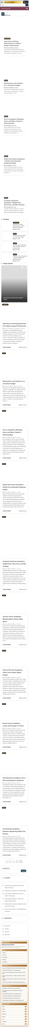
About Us (4, 952)
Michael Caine (8, 47)
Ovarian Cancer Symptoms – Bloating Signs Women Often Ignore (13, 619)
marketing (7, 125)
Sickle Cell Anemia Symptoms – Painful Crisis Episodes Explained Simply (14, 161)
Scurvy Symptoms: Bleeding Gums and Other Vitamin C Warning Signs (14, 121)
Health (6, 116)
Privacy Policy (4, 957)
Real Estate (4, 1014)
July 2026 (7, 928)
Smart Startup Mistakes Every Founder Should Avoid (11, 996)
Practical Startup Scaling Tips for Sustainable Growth (11, 993)
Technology (4, 1021)
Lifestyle (3, 1011)
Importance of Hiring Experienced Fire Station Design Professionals (12, 43)
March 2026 (7, 934)
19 (16, 860)
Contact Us (4, 954)
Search (6, 868)
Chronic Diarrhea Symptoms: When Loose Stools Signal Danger (13, 672)
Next (21, 860)
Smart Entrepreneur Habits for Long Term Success (11, 998)
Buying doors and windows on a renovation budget (13, 84)
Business (3, 1016)
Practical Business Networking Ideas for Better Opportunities (13, 1000)
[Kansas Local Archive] (2, 2)
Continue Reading (7, 347)
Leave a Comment (21, 328)
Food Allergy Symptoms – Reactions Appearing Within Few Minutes (14, 831)
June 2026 (7, 931)
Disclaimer (4, 959)
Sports (3, 1023)
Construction (7, 38)
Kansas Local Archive (9, 2)
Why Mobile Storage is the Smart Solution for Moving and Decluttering (12, 991)
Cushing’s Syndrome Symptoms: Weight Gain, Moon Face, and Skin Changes (14, 203)
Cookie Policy (4, 961)
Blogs (3, 1006)
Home (6, 80)
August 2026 (7, 925)
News (3, 1019)
